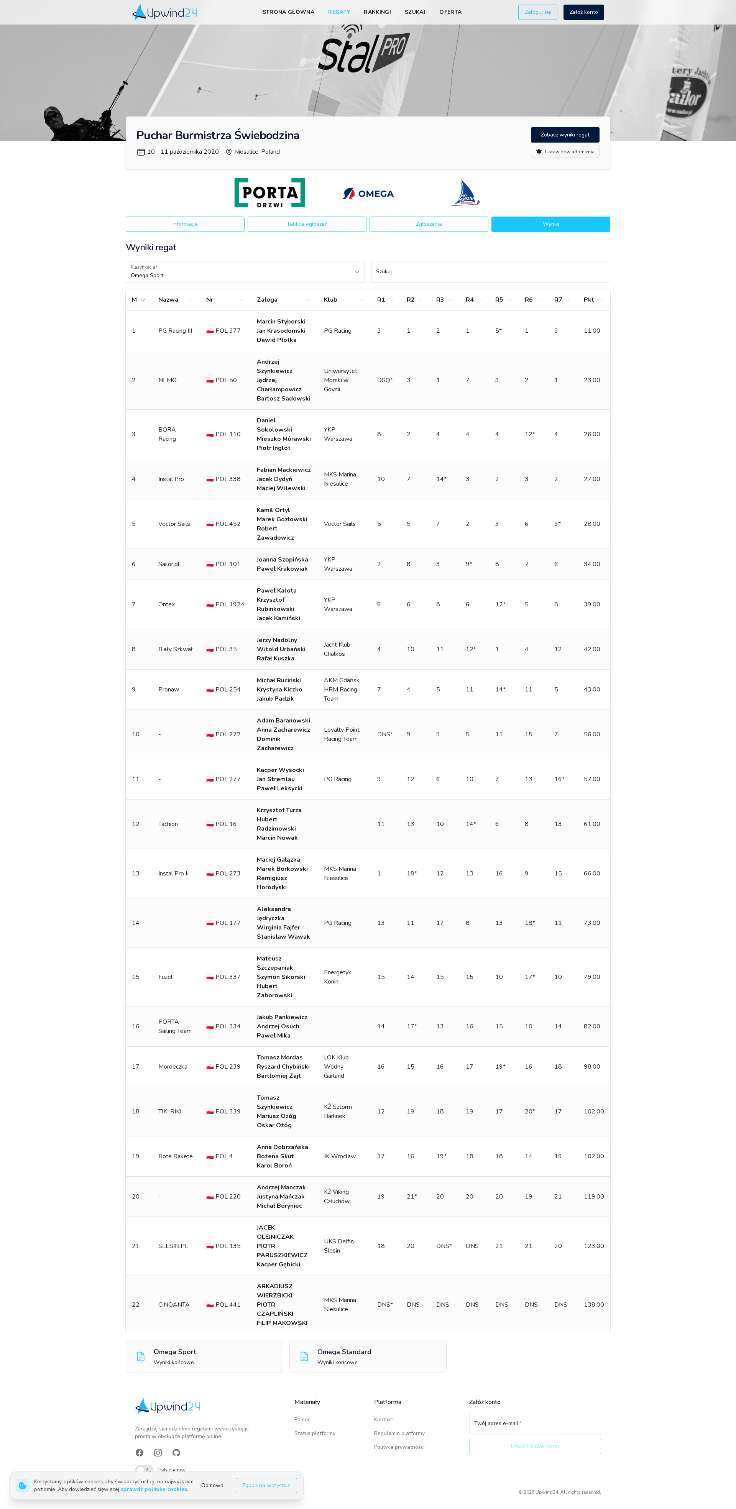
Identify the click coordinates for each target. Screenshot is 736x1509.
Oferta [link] (450, 12)
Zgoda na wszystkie (266, 1485)
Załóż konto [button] (584, 12)
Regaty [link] (339, 12)
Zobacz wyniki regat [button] (565, 134)
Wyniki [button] (551, 224)
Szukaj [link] (415, 12)
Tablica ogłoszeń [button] (307, 224)
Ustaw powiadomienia (570, 152)
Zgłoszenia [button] (429, 224)
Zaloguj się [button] (538, 12)
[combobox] (131, 275)
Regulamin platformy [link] (399, 1433)
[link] (165, 12)
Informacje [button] (185, 224)
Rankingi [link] (377, 12)
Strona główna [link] (289, 12)
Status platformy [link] (314, 1433)
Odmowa (212, 1485)
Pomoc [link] (302, 1419)
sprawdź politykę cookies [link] (154, 1489)
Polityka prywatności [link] (399, 1447)
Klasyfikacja (143, 267)
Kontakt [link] (383, 1419)
